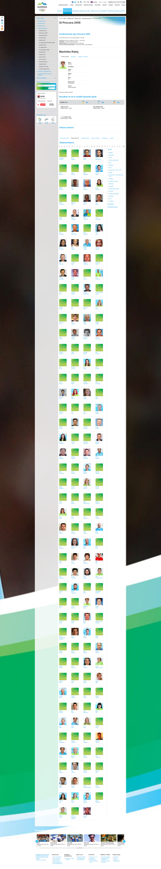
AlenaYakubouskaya (87, 786)
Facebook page (73, 2)
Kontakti (111, 4)
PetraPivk (60, 562)
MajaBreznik (73, 173)
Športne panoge (41, 78)
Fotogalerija (105, 138)
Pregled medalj (85, 138)
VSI (123, 146)
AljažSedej (84, 637)
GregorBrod (97, 173)
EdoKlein (60, 368)
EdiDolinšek (61, 233)
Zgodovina (92, 858)
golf (110, 162)
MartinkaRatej (85, 607)
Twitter (75, 2)
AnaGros (60, 293)
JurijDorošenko (74, 233)
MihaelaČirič (73, 203)
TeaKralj (84, 413)
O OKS (71, 4)
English (95, 2)
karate (110, 172)
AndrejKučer (61, 427)
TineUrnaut (73, 771)
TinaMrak (60, 517)
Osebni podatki (65, 56)
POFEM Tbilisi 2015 (57, 863)
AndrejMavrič (73, 487)
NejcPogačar (61, 577)
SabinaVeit (97, 771)
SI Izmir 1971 (42, 57)
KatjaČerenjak (61, 203)
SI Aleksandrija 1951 (44, 69)
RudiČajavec (85, 188)
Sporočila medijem (106, 856)
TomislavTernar (98, 741)
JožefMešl (60, 502)
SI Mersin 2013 (43, 30)
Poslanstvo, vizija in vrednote (69, 859)
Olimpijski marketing (107, 11)
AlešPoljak (85, 577)
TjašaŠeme (84, 697)
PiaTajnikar (85, 741)
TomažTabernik (73, 741)
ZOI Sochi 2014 (56, 858)
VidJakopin (73, 323)
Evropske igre (41, 23)
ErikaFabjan (73, 248)
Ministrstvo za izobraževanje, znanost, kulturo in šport (81, 2)
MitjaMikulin (73, 502)
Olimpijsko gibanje (63, 4)
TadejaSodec (61, 667)
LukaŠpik (72, 726)
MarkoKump (97, 427)
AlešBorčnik (61, 173)
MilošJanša (84, 323)
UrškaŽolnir (60, 816)
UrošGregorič (98, 278)
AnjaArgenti (73, 158)
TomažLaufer (73, 442)
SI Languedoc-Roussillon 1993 (47, 42)
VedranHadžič (73, 293)
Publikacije (104, 859)
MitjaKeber (72, 353)
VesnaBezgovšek (98, 158)
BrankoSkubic (61, 652)
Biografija (73, 56)
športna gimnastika (114, 193)
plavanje (111, 186)
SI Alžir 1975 (42, 54)
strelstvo (111, 196)
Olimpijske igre (42, 21)
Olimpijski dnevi (81, 858)
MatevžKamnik (85, 338)
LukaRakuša (73, 607)
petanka (111, 183)
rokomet (111, 191)
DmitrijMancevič (85, 457)
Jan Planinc (73, 562)
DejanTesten (61, 756)
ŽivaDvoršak (61, 248)
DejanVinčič (72, 786)
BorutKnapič (97, 368)
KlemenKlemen (73, 368)
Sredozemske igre (42, 28)
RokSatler (72, 637)
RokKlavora (97, 353)
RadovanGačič (98, 263)
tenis (110, 198)
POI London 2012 (57, 856)
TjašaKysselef (61, 442)
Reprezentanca (75, 138)
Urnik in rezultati (95, 138)
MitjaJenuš (60, 338)
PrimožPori (61, 592)
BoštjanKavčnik (61, 353)
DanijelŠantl (61, 697)
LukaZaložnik (98, 786)
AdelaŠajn (97, 682)
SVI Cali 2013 (56, 859)
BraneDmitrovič (73, 218)
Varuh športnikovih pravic (94, 861)
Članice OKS (78, 4)
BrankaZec (61, 801)
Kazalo (123, 4)
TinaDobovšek (98, 218)
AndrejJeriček (73, 338)
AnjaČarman (98, 188)
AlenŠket (72, 712)
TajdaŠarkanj (73, 697)
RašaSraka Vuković (99, 667)
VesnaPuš (60, 607)
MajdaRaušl (97, 607)
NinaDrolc (97, 233)
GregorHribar (61, 308)
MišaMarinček (61, 472)
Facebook (116, 856)
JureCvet (72, 188)
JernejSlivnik (97, 652)
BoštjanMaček (97, 442)
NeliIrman (97, 308)
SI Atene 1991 (42, 45)
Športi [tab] (110, 149)
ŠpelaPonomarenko (99, 577)
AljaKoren (97, 398)
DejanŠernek (97, 697)
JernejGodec (73, 278)
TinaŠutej (84, 726)
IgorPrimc (84, 592)
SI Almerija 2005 (43, 35)
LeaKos (72, 413)
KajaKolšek (85, 398)
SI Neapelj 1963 (43, 61)
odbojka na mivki (113, 181)
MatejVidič (60, 786)
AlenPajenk (61, 532)
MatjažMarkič (85, 472)
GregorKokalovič (85, 383)
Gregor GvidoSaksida (99, 622)
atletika (111, 152)
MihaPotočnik (73, 592)
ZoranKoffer (72, 383)
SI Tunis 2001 (42, 38)
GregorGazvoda (61, 278)
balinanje (111, 155)
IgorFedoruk (61, 263)
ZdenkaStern (61, 682)
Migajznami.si (117, 860)
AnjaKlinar (84, 368)
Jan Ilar (72, 308)
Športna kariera (120, 11)
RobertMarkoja (98, 472)
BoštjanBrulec (61, 188)
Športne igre (67, 11)
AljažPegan (85, 532)
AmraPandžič (73, 532)
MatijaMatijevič (61, 487)
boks (110, 157)
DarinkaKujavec (85, 427)
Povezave (117, 4)
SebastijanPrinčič (98, 592)
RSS (2, 29)
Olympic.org (84, 2)
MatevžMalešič (73, 457)
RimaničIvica (61, 323)
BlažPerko (97, 532)
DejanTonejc (85, 756)
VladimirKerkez (85, 353)
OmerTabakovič (61, 741)
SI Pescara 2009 (43, 33)
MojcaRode (72, 622)
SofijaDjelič (60, 218)
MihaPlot (97, 562)
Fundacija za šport (78, 2)
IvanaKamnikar (98, 338)
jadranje (111, 165)
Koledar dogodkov (82, 856)
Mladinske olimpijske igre (44, 71)
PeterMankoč (98, 457)
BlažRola (84, 622)
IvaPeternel (61, 547)
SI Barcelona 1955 (43, 66)
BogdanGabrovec (85, 263)
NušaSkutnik (73, 652)
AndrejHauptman (86, 293)
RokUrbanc (61, 771)
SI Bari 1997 (42, 40)
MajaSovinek (73, 667)
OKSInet (104, 4)
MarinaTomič (73, 756)
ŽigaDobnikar (85, 218)
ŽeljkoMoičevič (98, 502)
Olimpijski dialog (105, 858)
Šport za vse (95, 11)
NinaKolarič (73, 398)
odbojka (111, 178)
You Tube (116, 859)
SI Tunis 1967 (42, 59)
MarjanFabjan (85, 248)
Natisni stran (105, 2)
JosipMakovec (61, 457)
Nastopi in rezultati (83, 56)
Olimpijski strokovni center (81, 11)
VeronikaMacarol (85, 442)
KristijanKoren (61, 413)
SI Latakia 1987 (43, 47)
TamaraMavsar (85, 487)
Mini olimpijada (81, 859)
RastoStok (72, 682)
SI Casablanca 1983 (44, 50)
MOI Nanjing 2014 (57, 862)
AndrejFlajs (73, 263)
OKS (65, 18)
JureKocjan (61, 383)
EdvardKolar (61, 398)
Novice (112, 138)
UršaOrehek (97, 517)
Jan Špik (60, 726)
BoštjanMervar (97, 487)
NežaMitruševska (86, 502)
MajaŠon (97, 712)
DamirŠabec (85, 682)
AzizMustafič (85, 517)
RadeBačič (84, 158)
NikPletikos (85, 562)
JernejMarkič (73, 472)
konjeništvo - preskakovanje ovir (116, 175)
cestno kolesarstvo (114, 160)
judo (110, 167)
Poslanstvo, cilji (93, 856)
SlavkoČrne (85, 203)
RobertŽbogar (85, 801)
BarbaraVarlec (85, 771)
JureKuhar (72, 427)
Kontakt (103, 862)
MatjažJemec (97, 323)
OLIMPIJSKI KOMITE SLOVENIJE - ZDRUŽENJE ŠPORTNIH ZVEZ (42, 7)
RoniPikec (84, 547)
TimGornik (85, 278)
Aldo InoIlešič (85, 308)
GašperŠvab (97, 726)
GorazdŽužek (85, 816)
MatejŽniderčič (98, 801)
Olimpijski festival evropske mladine (45, 74)
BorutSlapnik (85, 652)
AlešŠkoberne (85, 712)
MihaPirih (97, 547)
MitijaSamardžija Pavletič (62, 638)
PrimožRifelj (61, 622)
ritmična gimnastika (114, 188)
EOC (88, 2)
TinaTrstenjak (98, 756)
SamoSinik (97, 637)
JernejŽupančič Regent (73, 817)
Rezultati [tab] (111, 204)
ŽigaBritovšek (85, 173)
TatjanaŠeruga (61, 712)
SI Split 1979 (42, 52)
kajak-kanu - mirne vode (115, 170)
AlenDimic (97, 203)
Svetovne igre (41, 26)
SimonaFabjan (97, 248)
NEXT (124, 841)
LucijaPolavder (73, 577)
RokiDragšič (85, 233)
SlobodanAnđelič (61, 158)
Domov (60, 11)
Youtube (2, 26)
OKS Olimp (98, 4)
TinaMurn (72, 517)
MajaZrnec (72, 801)
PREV (37, 841)
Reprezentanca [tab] (113, 207)
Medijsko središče (88, 4)
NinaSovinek (85, 667)
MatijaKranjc (97, 413)
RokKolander (98, 383)
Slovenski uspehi (64, 138)
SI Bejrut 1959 (42, 64)
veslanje (111, 201)
